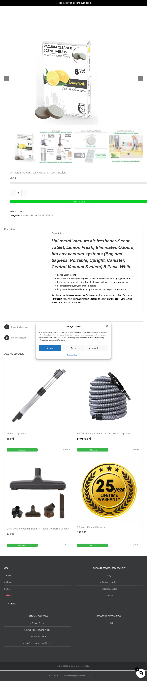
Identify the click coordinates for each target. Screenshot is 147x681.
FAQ (109, 575)
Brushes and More (29, 215)
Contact (109, 595)
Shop (8, 589)
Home (8, 575)
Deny (73, 348)
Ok (95, 675)
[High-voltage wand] (38, 395)
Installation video (109, 589)
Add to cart (22, 450)
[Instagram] (111, 623)
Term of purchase (38, 636)
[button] (107, 326)
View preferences (97, 348)
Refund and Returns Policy (38, 629)
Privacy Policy (38, 623)
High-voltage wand (16, 433)
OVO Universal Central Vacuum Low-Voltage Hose (104, 433)
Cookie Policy (72, 355)
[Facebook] (107, 623)
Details (67, 449)
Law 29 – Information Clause (38, 643)
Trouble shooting (109, 582)
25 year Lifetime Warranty (91, 527)
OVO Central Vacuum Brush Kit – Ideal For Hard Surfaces (38, 528)
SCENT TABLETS (45, 215)
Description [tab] (9, 229)
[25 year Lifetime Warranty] (109, 490)
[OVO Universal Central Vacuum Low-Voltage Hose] (109, 395)
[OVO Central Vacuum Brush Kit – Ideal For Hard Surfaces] (38, 490)
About (8, 582)
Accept (50, 348)
